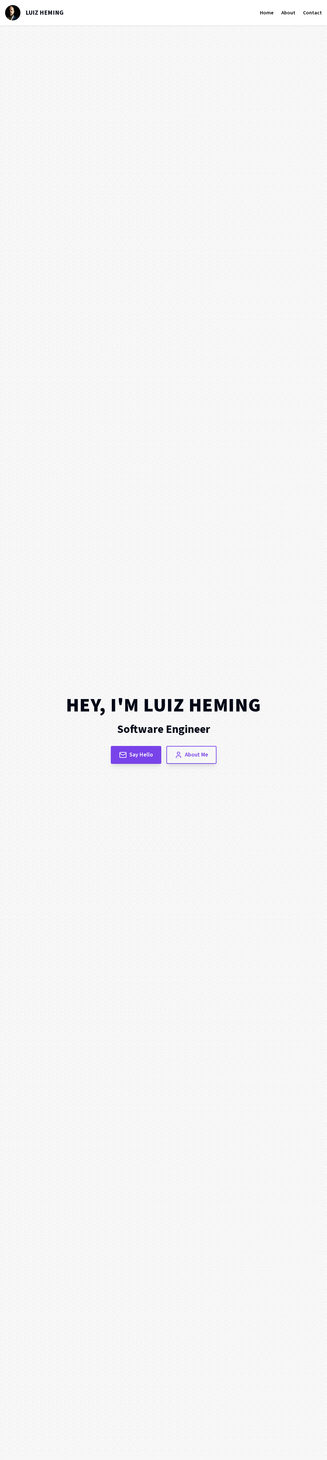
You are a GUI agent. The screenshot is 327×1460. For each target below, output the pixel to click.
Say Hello (141, 755)
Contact (312, 12)
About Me (196, 755)
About (288, 12)
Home (267, 12)
